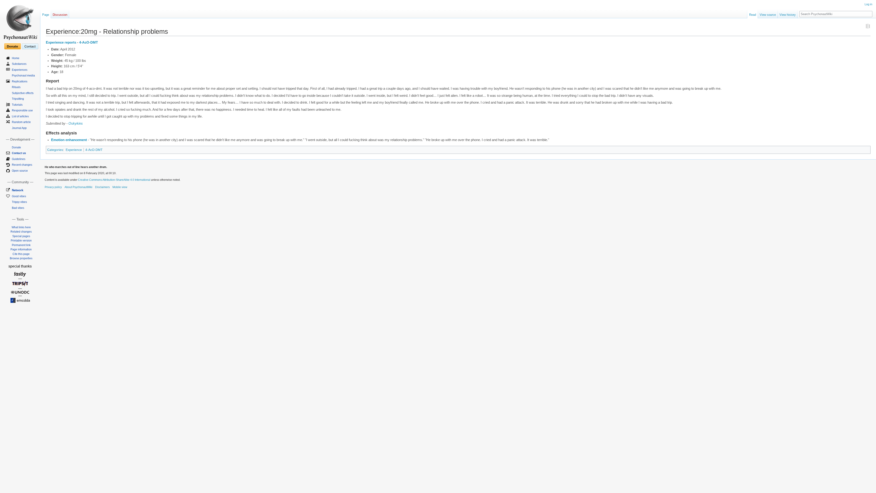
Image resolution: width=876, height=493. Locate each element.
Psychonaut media (23, 75)
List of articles (20, 116)
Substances (19, 64)
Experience (74, 150)
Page (45, 14)
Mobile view (119, 187)
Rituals (16, 87)
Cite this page (21, 254)
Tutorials (17, 104)
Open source (20, 170)
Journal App (19, 128)
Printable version (21, 240)
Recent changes (22, 164)
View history (788, 14)
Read (752, 14)
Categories (55, 150)
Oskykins (75, 123)
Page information (21, 249)
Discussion (60, 14)
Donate (12, 46)
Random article (21, 122)
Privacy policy (53, 187)
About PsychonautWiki (78, 187)
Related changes (21, 231)
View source (768, 14)
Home (15, 58)
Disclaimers (102, 187)
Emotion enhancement (69, 140)
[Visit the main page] (20, 20)
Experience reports (61, 42)
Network (17, 190)
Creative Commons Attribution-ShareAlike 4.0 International (114, 179)
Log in (868, 4)
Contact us (19, 153)
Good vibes (19, 196)
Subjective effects (23, 93)
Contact (30, 46)
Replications (19, 81)
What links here (21, 227)
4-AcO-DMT (88, 42)
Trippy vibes (19, 202)
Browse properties (21, 258)
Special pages (21, 236)
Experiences (19, 69)
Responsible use (22, 110)
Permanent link (21, 245)
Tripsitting (18, 98)
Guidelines (18, 159)
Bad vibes (18, 208)
